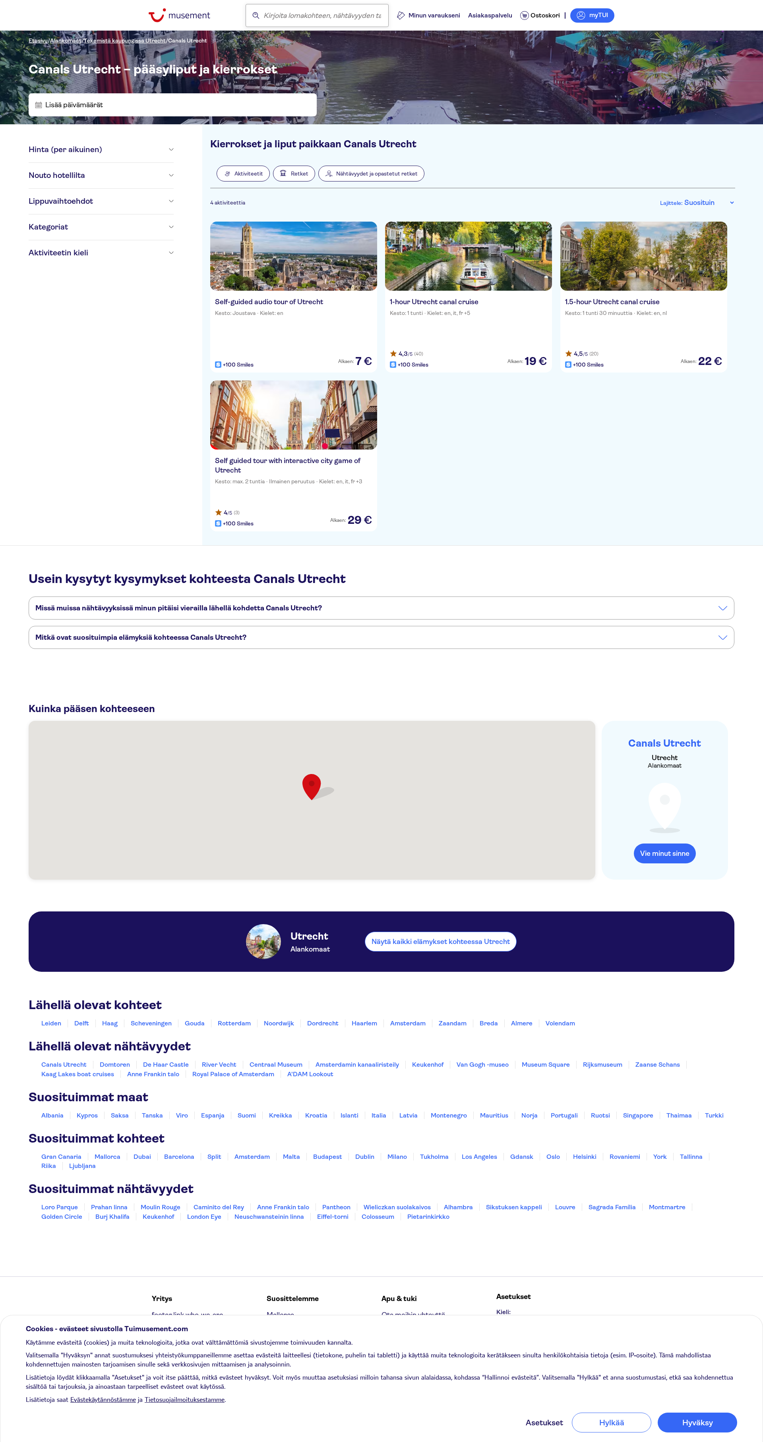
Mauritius (494, 1115)
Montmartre (667, 1207)
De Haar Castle (166, 1064)
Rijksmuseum (602, 1064)
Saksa (120, 1115)
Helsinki (584, 1156)
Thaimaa (679, 1115)
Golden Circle (61, 1216)
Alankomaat (65, 40)
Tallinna (691, 1156)
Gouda (195, 1023)
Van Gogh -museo (483, 1064)
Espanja (213, 1115)
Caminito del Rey (219, 1207)
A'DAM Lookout (310, 1074)
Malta (291, 1156)
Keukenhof (427, 1064)
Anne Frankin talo (153, 1074)
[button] (243, 173)
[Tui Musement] (185, 15)
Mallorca (107, 1156)
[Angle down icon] (138, 150)
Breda (489, 1023)
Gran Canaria (61, 1156)
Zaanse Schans (657, 1064)
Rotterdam (234, 1023)
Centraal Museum (276, 1064)
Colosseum (378, 1216)
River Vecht (219, 1064)
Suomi (247, 1115)
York (660, 1156)
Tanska (152, 1115)
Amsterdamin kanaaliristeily (357, 1064)
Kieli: (503, 1312)
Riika (48, 1166)
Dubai (142, 1156)
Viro (182, 1115)
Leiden (51, 1023)
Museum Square (546, 1064)
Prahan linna (109, 1207)
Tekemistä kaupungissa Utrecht (125, 40)
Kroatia (316, 1115)
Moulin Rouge (160, 1207)
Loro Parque (59, 1207)
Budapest (327, 1156)
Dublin (364, 1156)
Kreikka (280, 1115)
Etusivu (38, 40)
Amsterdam (408, 1023)
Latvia (408, 1115)
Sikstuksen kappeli (514, 1207)
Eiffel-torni (333, 1216)
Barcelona (179, 1156)
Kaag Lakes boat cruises (77, 1074)
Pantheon (336, 1207)
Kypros (87, 1115)
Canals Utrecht (187, 40)
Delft (81, 1023)
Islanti (349, 1115)
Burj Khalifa (112, 1216)
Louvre (565, 1207)
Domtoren (115, 1064)
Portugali (564, 1115)
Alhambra (458, 1207)
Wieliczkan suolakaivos (397, 1207)
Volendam (560, 1023)
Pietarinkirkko (428, 1216)
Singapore (638, 1115)
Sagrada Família (612, 1207)
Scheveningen (151, 1023)
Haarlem (364, 1023)
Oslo (553, 1156)
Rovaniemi (625, 1156)
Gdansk (521, 1156)
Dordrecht (323, 1023)
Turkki (714, 1115)
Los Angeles (479, 1156)
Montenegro (449, 1115)
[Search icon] (255, 15)
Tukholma (434, 1156)
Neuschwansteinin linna (269, 1216)
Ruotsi (600, 1115)
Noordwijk (279, 1023)
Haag (110, 1023)
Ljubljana (82, 1166)
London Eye (204, 1216)
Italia (379, 1115)
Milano (397, 1156)
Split (214, 1156)
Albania (52, 1115)
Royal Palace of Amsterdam (233, 1074)
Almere (522, 1023)
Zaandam (453, 1023)
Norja (529, 1115)
